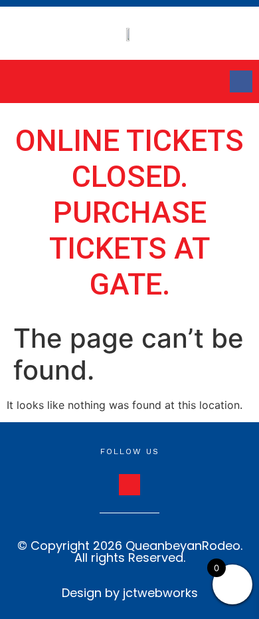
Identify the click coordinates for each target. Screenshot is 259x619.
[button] (39, 81)
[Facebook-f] (241, 81)
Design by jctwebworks (130, 592)
